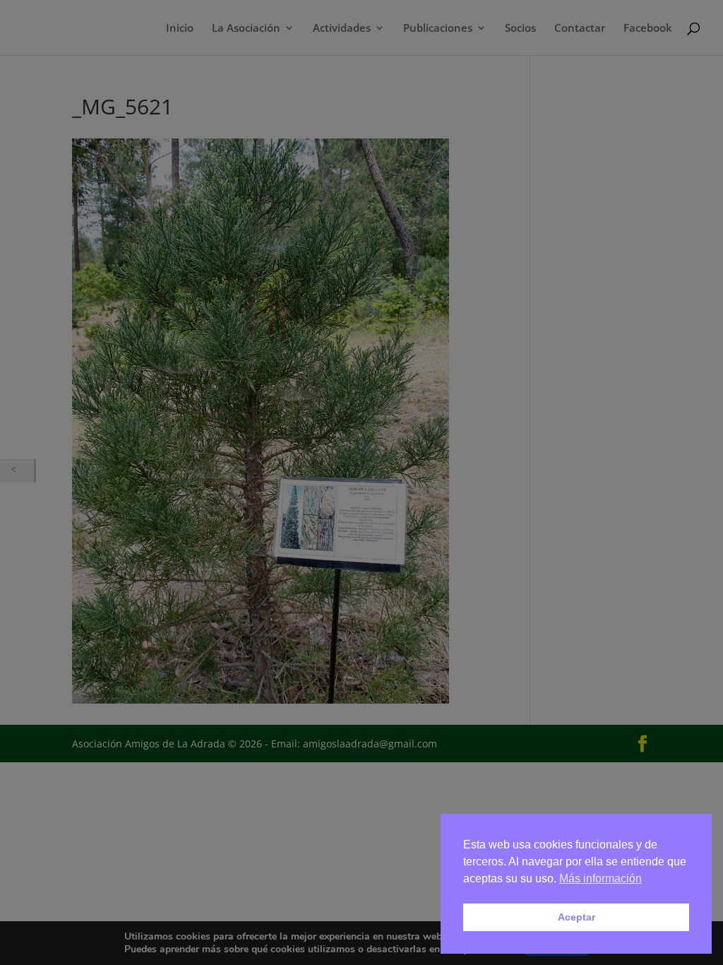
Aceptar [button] (576, 917)
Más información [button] (600, 878)
